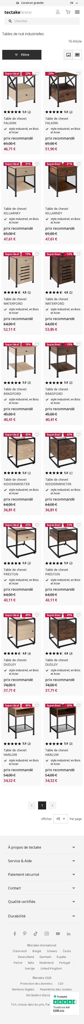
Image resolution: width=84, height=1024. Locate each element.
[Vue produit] (68, 55)
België (36, 951)
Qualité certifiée (21, 901)
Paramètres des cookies (56, 989)
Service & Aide (20, 860)
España (61, 957)
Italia (31, 963)
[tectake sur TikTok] (36, 933)
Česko (67, 951)
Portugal (64, 963)
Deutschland (26, 957)
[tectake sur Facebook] (15, 934)
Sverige (30, 968)
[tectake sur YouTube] (58, 933)
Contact (14, 888)
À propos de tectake (24, 847)
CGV (60, 983)
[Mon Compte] (58, 12)
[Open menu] (77, 12)
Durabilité (17, 916)
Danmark (45, 957)
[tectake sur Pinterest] (24, 933)
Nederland (46, 963)
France (18, 963)
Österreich (20, 951)
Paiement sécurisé (23, 874)
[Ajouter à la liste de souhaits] (37, 73)
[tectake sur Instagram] (47, 934)
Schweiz (52, 951)
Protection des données (36, 983)
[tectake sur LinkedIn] (68, 933)
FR (71, 3)
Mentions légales (23, 989)
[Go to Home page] (18, 12)
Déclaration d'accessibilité (43, 995)
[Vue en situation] (77, 55)
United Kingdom (51, 968)
